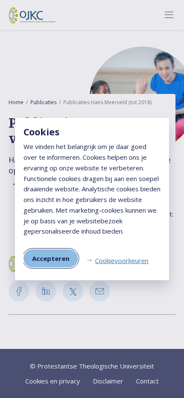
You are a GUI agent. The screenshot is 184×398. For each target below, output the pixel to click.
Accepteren (50, 258)
